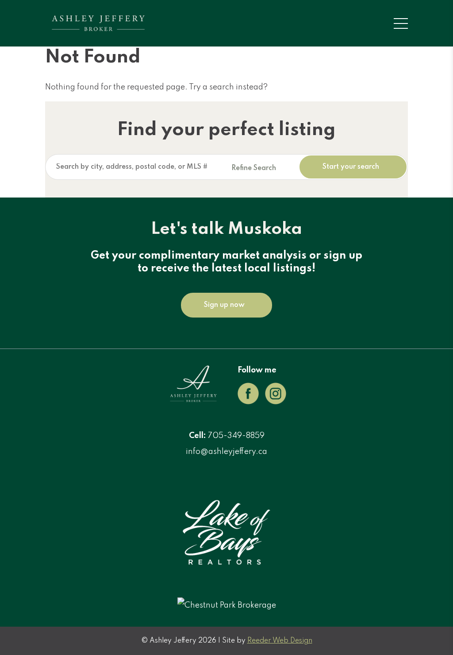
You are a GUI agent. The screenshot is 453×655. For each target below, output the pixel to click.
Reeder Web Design (279, 640)
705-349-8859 (236, 436)
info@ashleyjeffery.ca (226, 452)
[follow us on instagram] (275, 402)
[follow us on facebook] (248, 402)
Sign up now (224, 305)
